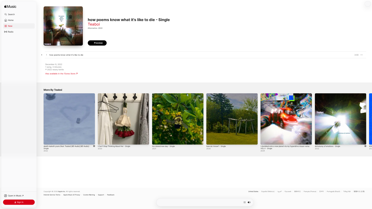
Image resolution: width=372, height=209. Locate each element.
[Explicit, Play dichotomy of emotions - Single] (318, 141)
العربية (280, 191)
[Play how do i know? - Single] (210, 141)
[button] (19, 14)
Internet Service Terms (52, 195)
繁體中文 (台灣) (359, 191)
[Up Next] (244, 202)
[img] (10, 6)
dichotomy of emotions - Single (329, 94)
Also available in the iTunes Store (60, 73)
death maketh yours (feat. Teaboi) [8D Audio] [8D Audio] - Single (66, 95)
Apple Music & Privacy (71, 195)
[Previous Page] (41, 119)
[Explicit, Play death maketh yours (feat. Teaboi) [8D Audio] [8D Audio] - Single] (47, 141)
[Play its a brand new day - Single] (156, 141)
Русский (288, 191)
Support (101, 195)
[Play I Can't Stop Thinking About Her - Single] (101, 141)
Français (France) (310, 191)
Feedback (110, 195)
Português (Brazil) (333, 191)
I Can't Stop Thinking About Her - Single (116, 94)
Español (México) (267, 191)
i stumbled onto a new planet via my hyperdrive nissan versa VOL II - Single (285, 95)
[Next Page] (369, 119)
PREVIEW (355, 55)
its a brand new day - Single (165, 94)
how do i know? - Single (217, 94)
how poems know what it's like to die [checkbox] (66, 55)
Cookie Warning (89, 195)
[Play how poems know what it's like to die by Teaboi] (46, 55)
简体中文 (297, 191)
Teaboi (94, 24)
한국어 (321, 191)
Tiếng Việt (347, 191)
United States (253, 191)
